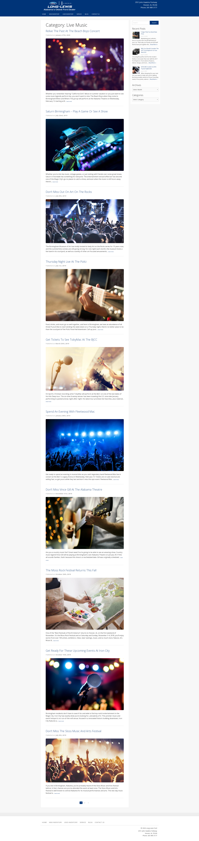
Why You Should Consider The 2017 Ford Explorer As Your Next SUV (150, 50)
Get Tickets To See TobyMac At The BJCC (71, 339)
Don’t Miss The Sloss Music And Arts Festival (73, 731)
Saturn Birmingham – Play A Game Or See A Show (77, 111)
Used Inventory (68, 14)
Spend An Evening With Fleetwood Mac (70, 411)
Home (44, 14)
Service (79, 14)
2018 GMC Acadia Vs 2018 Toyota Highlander (148, 68)
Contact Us (96, 14)
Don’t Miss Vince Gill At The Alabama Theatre (74, 489)
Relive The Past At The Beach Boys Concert (73, 31)
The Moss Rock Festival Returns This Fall (71, 570)
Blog (86, 14)
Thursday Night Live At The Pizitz (66, 261)
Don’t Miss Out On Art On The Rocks (69, 192)
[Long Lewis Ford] (59, 6)
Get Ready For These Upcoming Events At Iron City (78, 650)
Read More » (154, 44)
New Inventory (54, 14)
